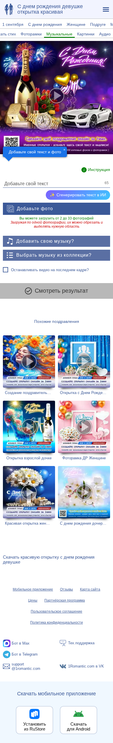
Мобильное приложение (33, 589)
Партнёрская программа (64, 600)
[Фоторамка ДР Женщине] (84, 430)
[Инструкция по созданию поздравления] (95, 169)
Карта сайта (90, 589)
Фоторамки (31, 34)
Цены (32, 600)
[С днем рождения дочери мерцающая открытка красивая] (84, 496)
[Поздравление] (8, 9)
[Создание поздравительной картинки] (29, 365)
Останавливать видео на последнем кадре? (50, 270)
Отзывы (66, 589)
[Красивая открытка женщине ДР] (29, 496)
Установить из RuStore (34, 726)
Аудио (105, 34)
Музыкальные (59, 34)
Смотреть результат (61, 290)
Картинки (85, 34)
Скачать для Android (78, 726)
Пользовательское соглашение (56, 611)
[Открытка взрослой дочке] (29, 430)
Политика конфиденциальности (56, 622)
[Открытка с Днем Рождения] (84, 365)
